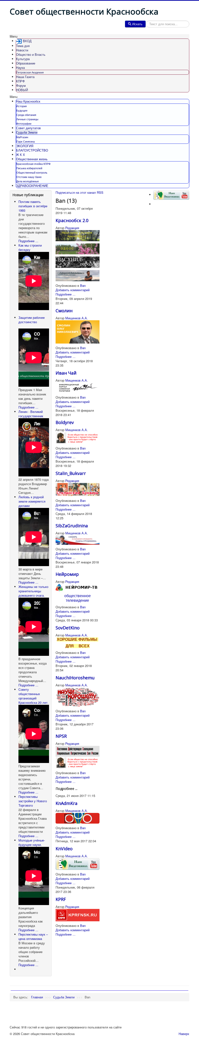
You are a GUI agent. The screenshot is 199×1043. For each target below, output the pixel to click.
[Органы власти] (78, 817)
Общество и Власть (30, 54)
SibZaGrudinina (72, 526)
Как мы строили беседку (30, 247)
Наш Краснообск (28, 101)
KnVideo (64, 848)
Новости (22, 50)
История (21, 106)
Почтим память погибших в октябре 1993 (32, 206)
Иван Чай (66, 373)
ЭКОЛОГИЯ (24, 146)
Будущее (21, 110)
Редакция (72, 227)
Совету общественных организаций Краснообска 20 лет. (33, 696)
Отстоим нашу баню (28, 177)
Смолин (64, 310)
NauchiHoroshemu (75, 678)
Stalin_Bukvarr (71, 473)
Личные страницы (27, 119)
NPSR (61, 736)
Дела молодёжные (27, 181)
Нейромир (67, 574)
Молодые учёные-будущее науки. (31, 842)
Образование (25, 63)
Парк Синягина (25, 141)
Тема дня (23, 45)
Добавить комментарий (73, 290)
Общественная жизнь (32, 159)
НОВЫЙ (22, 90)
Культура (23, 58)
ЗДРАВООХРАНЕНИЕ (32, 185)
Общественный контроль (31, 172)
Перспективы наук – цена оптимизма (33, 936)
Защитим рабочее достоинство (31, 319)
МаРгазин (22, 137)
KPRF (61, 899)
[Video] (78, 863)
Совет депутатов (28, 128)
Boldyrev (65, 422)
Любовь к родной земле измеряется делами (31, 501)
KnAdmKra (66, 803)
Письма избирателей (29, 168)
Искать (137, 24)
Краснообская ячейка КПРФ (33, 164)
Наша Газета (25, 76)
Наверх (184, 1033)
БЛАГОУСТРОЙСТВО (32, 150)
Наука (20, 67)
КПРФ (20, 81)
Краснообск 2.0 (72, 220)
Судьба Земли (26, 132)
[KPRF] (78, 915)
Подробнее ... (28, 241)
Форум (21, 85)
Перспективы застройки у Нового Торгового (32, 801)
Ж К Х (20, 154)
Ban (83, 285)
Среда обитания (26, 115)
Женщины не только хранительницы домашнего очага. (33, 591)
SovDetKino (68, 628)
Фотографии (23, 123)
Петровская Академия (30, 72)
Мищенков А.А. (76, 318)
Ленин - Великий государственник (30, 413)
